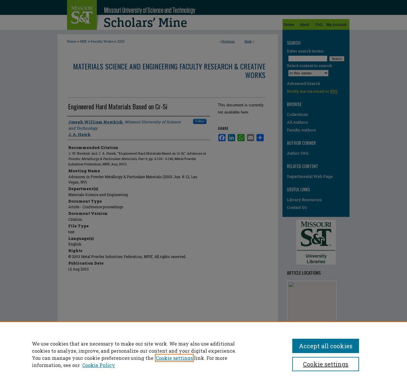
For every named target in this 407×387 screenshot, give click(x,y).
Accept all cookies (325, 346)
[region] (203, 354)
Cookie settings (174, 358)
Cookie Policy (98, 365)
